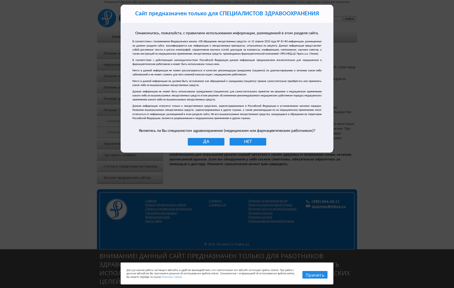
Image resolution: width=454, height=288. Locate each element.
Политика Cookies (172, 277)
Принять (315, 275)
